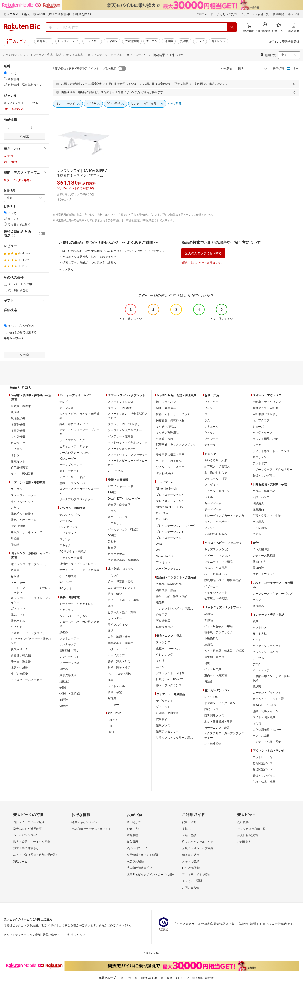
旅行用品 (258, 606)
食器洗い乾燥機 (21, 655)
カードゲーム (212, 503)
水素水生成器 (19, 667)
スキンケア (163, 642)
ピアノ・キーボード (120, 486)
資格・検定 (115, 692)
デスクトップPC (69, 514)
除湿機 (15, 544)
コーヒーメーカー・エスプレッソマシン (31, 590)
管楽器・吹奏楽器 (119, 504)
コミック (113, 575)
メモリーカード (69, 471)
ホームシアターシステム (75, 452)
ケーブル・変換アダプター (125, 430)
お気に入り (134, 829)
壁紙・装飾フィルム (265, 711)
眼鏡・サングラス (264, 475)
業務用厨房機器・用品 (170, 455)
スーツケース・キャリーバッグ (272, 593)
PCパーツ (65, 582)
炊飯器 (15, 570)
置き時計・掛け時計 (265, 705)
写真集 (112, 698)
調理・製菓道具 (166, 408)
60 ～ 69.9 (10, 161)
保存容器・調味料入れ (170, 420)
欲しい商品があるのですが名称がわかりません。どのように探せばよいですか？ (113, 251)
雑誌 (110, 630)
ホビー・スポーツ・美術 (123, 600)
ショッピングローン (26, 835)
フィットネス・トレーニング (271, 451)
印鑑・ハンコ (261, 497)
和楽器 (112, 547)
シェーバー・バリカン (73, 616)
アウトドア (260, 463)
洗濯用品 (258, 509)
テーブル (258, 658)
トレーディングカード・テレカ (224, 515)
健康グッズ (163, 725)
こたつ (15, 507)
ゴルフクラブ (261, 420)
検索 (26, 136)
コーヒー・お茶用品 (169, 461)
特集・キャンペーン (84, 822)
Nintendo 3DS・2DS (169, 507)
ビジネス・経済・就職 (122, 612)
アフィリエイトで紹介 (196, 874)
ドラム (112, 511)
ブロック (210, 528)
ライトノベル (116, 686)
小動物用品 (211, 638)
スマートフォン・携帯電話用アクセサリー (127, 416)
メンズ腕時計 (261, 549)
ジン (207, 414)
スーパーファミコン (169, 568)
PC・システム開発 (120, 673)
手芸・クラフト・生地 (267, 515)
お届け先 (9, 190)
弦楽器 (112, 541)
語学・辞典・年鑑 (119, 661)
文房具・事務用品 (264, 491)
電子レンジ (218, 41)
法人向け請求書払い (139, 868)
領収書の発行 (190, 855)
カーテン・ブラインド (267, 692)
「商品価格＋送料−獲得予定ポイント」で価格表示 (84, 68)
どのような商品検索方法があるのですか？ (89, 256)
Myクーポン (134, 848)
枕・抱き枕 (260, 633)
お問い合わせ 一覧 (152, 978)
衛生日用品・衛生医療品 (171, 596)
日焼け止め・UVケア (169, 679)
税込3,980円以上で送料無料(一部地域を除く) (62, 14)
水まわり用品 (164, 473)
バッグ (257, 599)
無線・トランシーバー (73, 483)
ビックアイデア (68, 41)
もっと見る (66, 269)
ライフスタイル (118, 624)
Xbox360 (162, 519)
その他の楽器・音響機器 (123, 560)
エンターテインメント (122, 587)
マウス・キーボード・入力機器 (79, 570)
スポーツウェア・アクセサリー (272, 469)
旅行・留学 (115, 594)
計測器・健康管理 (167, 713)
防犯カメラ (211, 709)
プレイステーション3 (169, 531)
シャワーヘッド (69, 656)
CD (110, 726)
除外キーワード (14, 338)
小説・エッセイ (118, 649)
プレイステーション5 (169, 494)
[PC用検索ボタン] (232, 27)
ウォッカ (210, 432)
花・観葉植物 (212, 743)
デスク (257, 664)
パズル (208, 497)
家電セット (44, 41)
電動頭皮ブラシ (69, 650)
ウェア (257, 445)
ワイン (208, 408)
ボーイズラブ (116, 655)
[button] (24, 148)
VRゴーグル (115, 471)
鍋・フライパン (166, 402)
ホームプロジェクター (73, 440)
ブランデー (211, 438)
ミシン (15, 455)
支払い (186, 829)
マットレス (260, 627)
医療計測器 (163, 620)
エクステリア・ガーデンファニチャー (224, 735)
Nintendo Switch (166, 488)
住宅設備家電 (19, 467)
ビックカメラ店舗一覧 (255, 14)
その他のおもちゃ (215, 534)
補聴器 (63, 669)
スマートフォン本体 (120, 402)
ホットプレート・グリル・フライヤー (31, 600)
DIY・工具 (211, 697)
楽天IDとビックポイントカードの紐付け (151, 876)
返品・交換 (189, 835)
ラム (207, 420)
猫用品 (208, 614)
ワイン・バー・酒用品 (170, 467)
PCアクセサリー (69, 527)
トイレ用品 (260, 528)
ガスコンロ (18, 608)
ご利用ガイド (204, 14)
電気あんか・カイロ (23, 520)
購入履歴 (132, 842)
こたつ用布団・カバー (267, 729)
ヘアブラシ (66, 610)
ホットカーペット (22, 501)
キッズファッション (217, 549)
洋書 (110, 680)
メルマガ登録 (190, 861)
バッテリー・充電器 (120, 436)
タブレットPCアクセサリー (125, 424)
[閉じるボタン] (294, 84)
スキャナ (65, 545)
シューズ (258, 426)
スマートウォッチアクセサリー (127, 455)
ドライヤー (92, 41)
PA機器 (112, 492)
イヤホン (112, 41)
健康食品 (161, 719)
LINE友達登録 (191, 868)
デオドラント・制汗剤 (170, 673)
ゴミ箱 (257, 723)
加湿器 (15, 538)
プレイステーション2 (169, 538)
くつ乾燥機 (18, 437)
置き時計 (258, 568)
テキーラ (210, 445)
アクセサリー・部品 (72, 477)
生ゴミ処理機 (19, 673)
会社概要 (278, 14)
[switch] (42, 233)
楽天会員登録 (290, 41)
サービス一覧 (129, 978)
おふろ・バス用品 (215, 568)
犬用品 (208, 620)
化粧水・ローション (169, 648)
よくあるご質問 (227, 14)
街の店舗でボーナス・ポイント (91, 829)
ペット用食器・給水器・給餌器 (224, 651)
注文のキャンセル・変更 (197, 842)
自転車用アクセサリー (267, 414)
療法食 (208, 681)
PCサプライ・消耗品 (72, 551)
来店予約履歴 (135, 861)
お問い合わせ (190, 887)
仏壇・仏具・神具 (264, 781)
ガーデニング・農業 (217, 727)
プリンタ (65, 539)
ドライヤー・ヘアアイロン (76, 603)
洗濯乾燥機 (18, 418)
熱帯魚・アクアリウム (218, 632)
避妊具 (160, 602)
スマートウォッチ (264, 574)
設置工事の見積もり (26, 848)
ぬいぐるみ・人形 (215, 460)
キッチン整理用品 (167, 432)
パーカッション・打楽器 (123, 529)
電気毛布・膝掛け (22, 513)
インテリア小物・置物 (267, 742)
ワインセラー (19, 627)
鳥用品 (208, 644)
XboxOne (162, 513)
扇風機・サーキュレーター (28, 532)
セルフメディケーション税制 (22, 934)
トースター (18, 582)
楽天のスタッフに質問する (203, 253)
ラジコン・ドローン (217, 491)
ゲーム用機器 (67, 576)
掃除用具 (258, 503)
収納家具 (258, 686)
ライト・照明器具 (22, 473)
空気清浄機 (132, 41)
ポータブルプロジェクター (76, 499)
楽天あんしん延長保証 (27, 829)
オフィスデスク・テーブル (105, 55)
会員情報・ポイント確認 (142, 855)
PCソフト (65, 588)
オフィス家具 (74, 55)
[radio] (5, 72)
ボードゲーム (212, 509)
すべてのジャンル (14, 55)
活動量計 (65, 681)
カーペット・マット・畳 (268, 699)
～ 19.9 (8, 156)
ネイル (160, 667)
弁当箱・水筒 (164, 438)
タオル (257, 534)
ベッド (257, 639)
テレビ (200, 41)
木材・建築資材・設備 (218, 721)
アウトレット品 (262, 757)
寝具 (255, 621)
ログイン (274, 41)
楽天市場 (293, 14)
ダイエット (163, 707)
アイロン (16, 449)
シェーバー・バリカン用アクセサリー (79, 624)
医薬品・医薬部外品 (169, 584)
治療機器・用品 (166, 590)
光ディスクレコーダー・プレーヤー (79, 432)
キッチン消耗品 (166, 426)
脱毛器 (63, 632)
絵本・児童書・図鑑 (120, 581)
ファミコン (163, 562)
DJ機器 (112, 535)
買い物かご (134, 822)
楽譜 (110, 606)
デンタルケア (67, 644)
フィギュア (211, 485)
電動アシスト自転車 (265, 408)
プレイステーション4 (169, 501)
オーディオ (66, 408)
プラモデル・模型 (215, 478)
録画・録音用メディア (73, 424)
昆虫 (207, 663)
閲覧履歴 (132, 835)
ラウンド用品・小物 (265, 438)
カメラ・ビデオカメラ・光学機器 (79, 416)
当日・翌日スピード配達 (29, 822)
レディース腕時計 (264, 555)
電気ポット (18, 614)
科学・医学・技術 (119, 667)
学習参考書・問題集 (120, 643)
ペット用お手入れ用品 (218, 626)
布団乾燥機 (18, 430)
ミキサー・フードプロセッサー (31, 633)
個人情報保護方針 (248, 835)
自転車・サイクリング (267, 402)
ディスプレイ (67, 533)
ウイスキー (211, 402)
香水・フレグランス (169, 685)
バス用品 (258, 521)
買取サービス (21, 861)
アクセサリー (116, 523)
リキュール (211, 426)
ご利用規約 (244, 842)
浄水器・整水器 (21, 661)
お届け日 (9, 206)
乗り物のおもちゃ (215, 472)
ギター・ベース (118, 517)
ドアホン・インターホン (220, 703)
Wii (158, 550)
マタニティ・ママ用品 (218, 561)
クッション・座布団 (265, 652)
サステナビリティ (178, 978)
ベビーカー (211, 586)
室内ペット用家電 (215, 675)
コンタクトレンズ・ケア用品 (174, 608)
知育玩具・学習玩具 (217, 466)
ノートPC (65, 520)
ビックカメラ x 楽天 (17, 14)
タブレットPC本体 (120, 408)
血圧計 (63, 699)
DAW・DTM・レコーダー (124, 498)
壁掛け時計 (260, 561)
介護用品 (161, 614)
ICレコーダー (67, 458)
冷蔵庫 (169, 41)
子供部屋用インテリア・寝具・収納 (272, 678)
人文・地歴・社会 (119, 637)
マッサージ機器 (69, 663)
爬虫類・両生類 (214, 657)
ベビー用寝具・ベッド (218, 574)
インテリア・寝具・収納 (45, 55)
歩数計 (63, 687)
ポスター (113, 704)
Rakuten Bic (22, 27)
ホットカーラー (69, 638)
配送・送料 (189, 822)
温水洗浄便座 (67, 675)
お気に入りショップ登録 (197, 848)
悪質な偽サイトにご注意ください (64, 934)
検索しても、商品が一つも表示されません (89, 262)
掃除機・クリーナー (23, 443)
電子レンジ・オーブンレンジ (29, 564)
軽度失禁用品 (164, 627)
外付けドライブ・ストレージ (77, 564)
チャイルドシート (215, 592)
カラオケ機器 (116, 554)
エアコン (151, 41)
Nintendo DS (164, 556)
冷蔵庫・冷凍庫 (21, 406)
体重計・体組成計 (70, 693)
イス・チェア (261, 670)
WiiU (159, 544)
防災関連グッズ (214, 715)
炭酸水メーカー (21, 649)
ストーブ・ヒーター (23, 495)
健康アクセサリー (167, 731)
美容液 (160, 660)
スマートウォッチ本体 (122, 448)
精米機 (15, 576)
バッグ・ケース (262, 432)
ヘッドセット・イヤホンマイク (127, 442)
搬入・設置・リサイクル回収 (31, 842)
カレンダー (115, 618)
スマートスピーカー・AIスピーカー (79, 491)
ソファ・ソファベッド (267, 646)
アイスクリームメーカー (26, 680)
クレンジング (164, 654)
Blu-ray (112, 720)
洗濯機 (184, 41)
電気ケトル (18, 620)
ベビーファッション (217, 555)
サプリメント (164, 700)
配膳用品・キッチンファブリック (176, 446)
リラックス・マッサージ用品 (174, 737)
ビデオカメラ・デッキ (73, 446)
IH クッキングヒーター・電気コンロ (31, 641)
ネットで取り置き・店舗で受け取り (36, 855)
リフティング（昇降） (18, 180)
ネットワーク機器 (70, 557)
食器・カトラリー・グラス (173, 414)
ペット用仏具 (212, 669)
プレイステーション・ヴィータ (176, 525)
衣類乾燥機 (18, 424)
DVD (111, 732)
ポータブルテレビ (70, 464)
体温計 (63, 706)
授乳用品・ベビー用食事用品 (222, 580)
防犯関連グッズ (262, 763)
